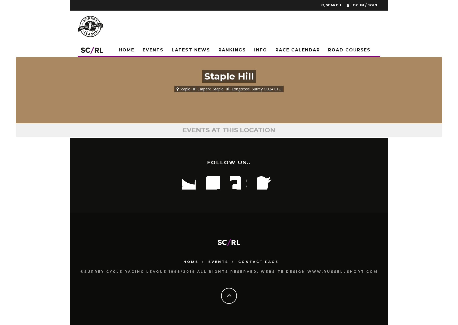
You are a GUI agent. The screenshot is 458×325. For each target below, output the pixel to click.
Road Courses (349, 49)
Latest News (191, 49)
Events (153, 49)
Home (126, 49)
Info (260, 49)
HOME (191, 262)
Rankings (232, 49)
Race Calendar (297, 49)
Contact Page (258, 262)
